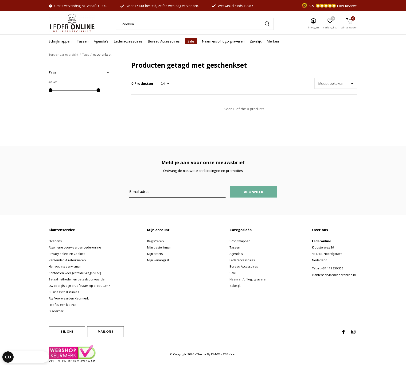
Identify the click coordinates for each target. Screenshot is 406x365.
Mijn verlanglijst (158, 260)
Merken (273, 41)
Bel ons (67, 331)
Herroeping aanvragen (65, 266)
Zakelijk (256, 41)
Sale (190, 41)
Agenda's (101, 41)
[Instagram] (353, 332)
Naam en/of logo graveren (223, 41)
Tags (85, 54)
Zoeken (267, 24)
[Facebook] (343, 332)
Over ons (55, 241)
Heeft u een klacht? (62, 305)
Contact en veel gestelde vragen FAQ (75, 273)
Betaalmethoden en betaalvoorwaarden (77, 279)
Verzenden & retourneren (67, 260)
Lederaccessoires (128, 41)
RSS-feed (229, 354)
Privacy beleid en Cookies (67, 254)
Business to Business (64, 292)
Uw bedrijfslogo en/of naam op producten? (79, 285)
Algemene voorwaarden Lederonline (75, 247)
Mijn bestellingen (159, 247)
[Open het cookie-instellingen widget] (25, 357)
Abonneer (253, 191)
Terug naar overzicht (63, 54)
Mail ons (105, 331)
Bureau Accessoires (164, 41)
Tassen (83, 41)
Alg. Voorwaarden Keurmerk (69, 298)
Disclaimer (56, 311)
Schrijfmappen (60, 41)
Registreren (155, 241)
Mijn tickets (155, 254)
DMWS (216, 354)
